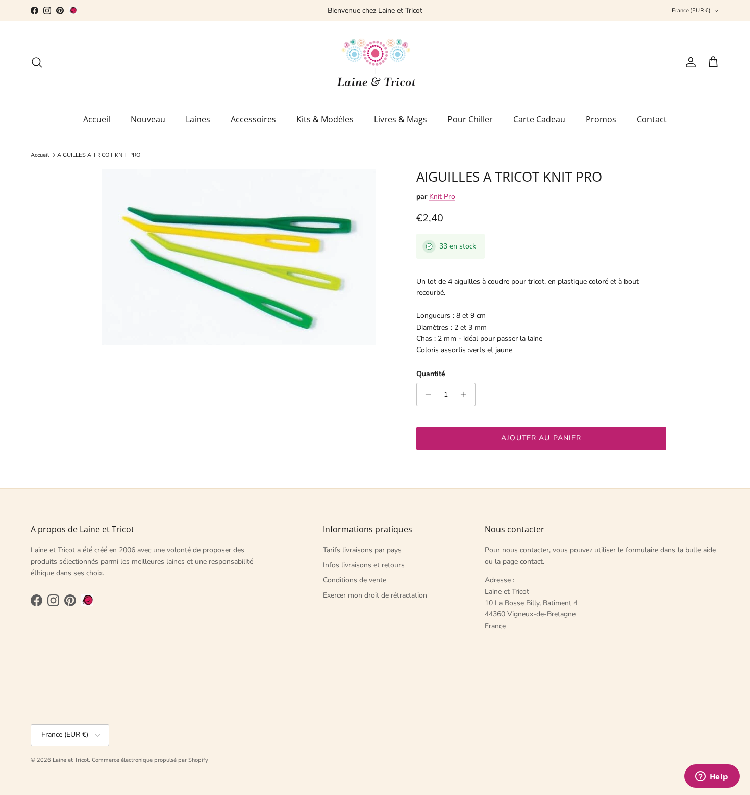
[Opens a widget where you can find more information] (712, 777)
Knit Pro (442, 197)
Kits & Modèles (325, 119)
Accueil (96, 119)
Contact (652, 119)
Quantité (430, 374)
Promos (601, 119)
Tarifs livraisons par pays (362, 550)
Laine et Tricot (71, 760)
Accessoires (253, 119)
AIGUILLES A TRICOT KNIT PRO (99, 155)
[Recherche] (37, 62)
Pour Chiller (470, 119)
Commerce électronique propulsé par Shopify (150, 760)
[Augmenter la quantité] (466, 394)
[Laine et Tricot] (375, 62)
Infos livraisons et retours (364, 565)
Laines (198, 119)
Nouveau (148, 119)
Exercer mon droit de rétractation (375, 595)
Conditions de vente (354, 580)
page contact (523, 561)
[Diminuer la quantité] (426, 394)
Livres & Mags (400, 119)
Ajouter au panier (541, 438)
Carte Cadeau (539, 119)
